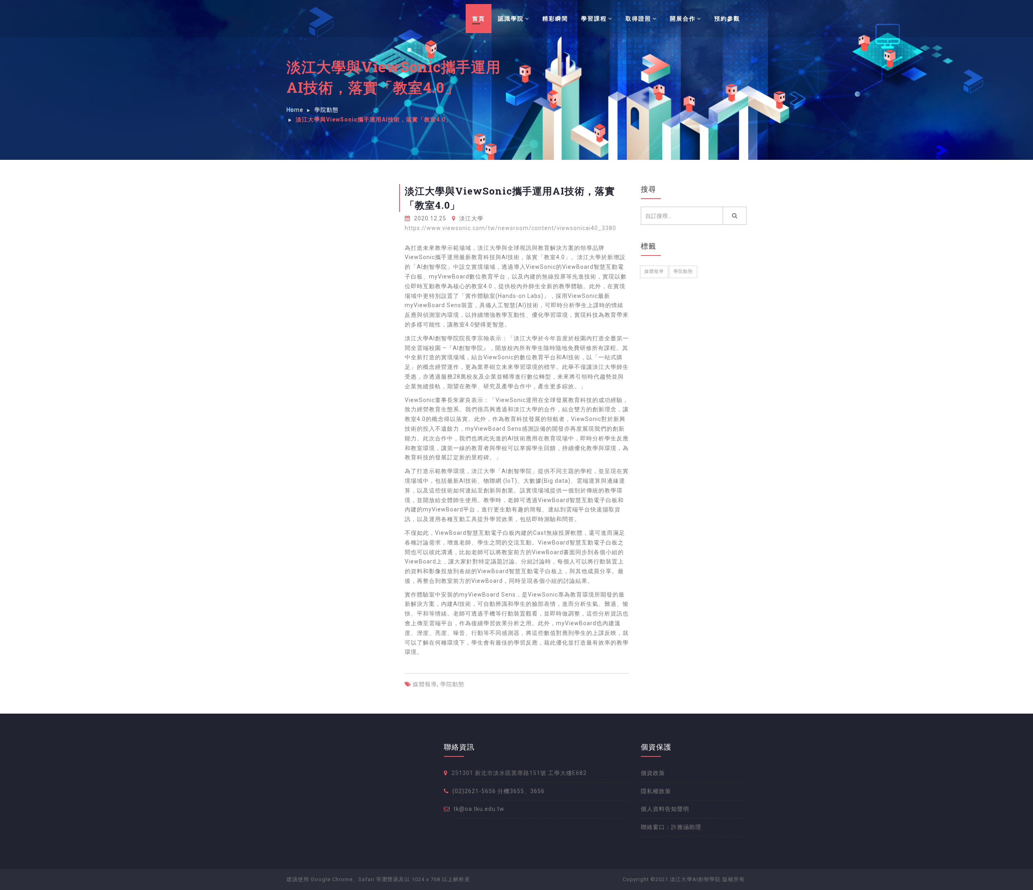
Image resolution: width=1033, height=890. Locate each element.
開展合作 (683, 18)
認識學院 (511, 18)
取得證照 (638, 18)
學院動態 (452, 684)
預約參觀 (727, 18)
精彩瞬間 (555, 18)
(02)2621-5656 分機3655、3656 (498, 791)
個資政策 (653, 773)
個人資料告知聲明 (665, 809)
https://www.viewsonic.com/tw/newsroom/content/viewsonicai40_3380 (510, 228)
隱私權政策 (656, 791)
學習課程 (594, 18)
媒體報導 (425, 684)
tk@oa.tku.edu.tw (479, 809)
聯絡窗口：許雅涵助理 (671, 827)
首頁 (478, 18)
